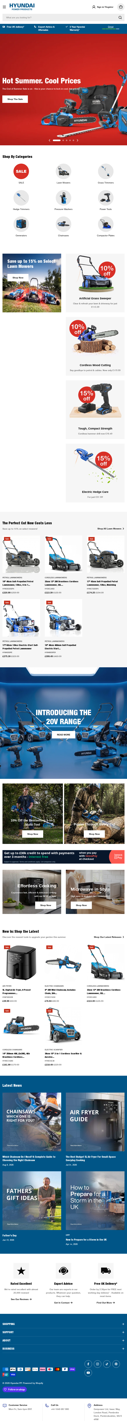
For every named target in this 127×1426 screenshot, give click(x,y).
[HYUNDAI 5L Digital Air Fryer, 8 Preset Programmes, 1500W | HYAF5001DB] (21, 962)
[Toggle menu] (4, 7)
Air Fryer (6, 986)
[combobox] (63, 17)
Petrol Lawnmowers (12, 578)
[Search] (120, 17)
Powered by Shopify (33, 1383)
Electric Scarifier (54, 1050)
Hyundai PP (16, 1383)
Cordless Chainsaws (12, 1050)
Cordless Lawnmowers (56, 578)
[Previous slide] (49, 140)
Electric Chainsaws (54, 986)
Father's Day (9, 1235)
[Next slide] (77, 140)
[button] (57, 140)
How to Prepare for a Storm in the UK (86, 1239)
